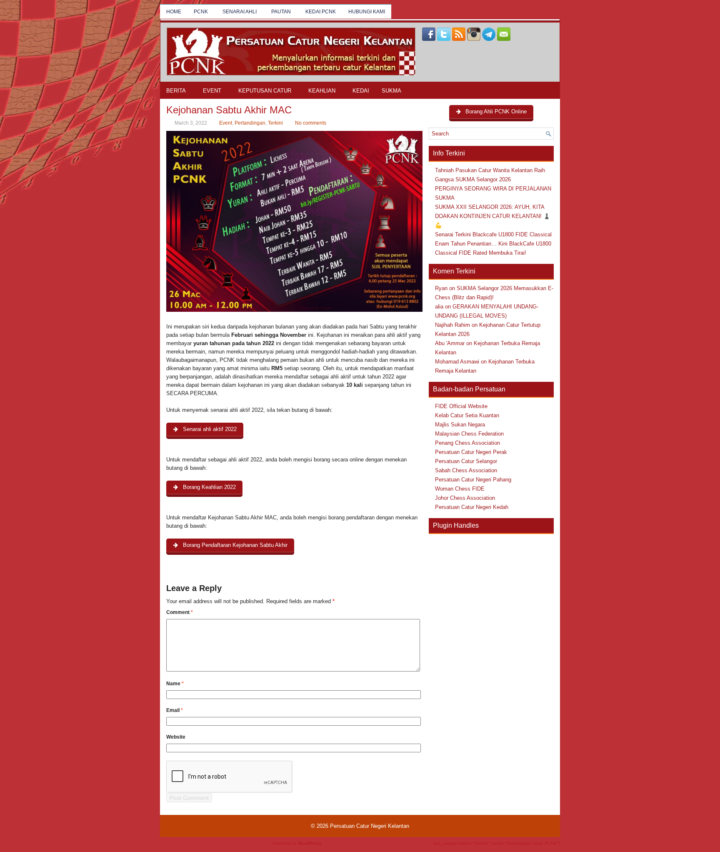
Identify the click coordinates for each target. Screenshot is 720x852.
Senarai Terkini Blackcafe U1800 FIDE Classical (493, 234)
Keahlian (321, 91)
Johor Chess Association (465, 498)
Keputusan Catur (264, 91)
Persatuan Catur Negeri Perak (471, 452)
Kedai (360, 91)
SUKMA (391, 91)
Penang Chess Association (467, 443)
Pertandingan (250, 123)
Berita (176, 91)
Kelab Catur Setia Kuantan (467, 415)
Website (175, 737)
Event (212, 91)
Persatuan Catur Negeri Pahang (473, 479)
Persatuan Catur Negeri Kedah (471, 507)
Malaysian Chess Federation (469, 434)
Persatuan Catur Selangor (466, 461)
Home (173, 12)
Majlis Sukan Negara (460, 424)
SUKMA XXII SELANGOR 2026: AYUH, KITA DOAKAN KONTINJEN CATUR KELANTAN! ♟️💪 (492, 216)
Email (174, 710)
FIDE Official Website (461, 406)
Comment (179, 612)
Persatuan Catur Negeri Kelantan (369, 826)
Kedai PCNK (320, 12)
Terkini (275, 123)
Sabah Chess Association (466, 470)
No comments (310, 123)
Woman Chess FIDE (460, 489)
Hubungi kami (366, 12)
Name (175, 684)
